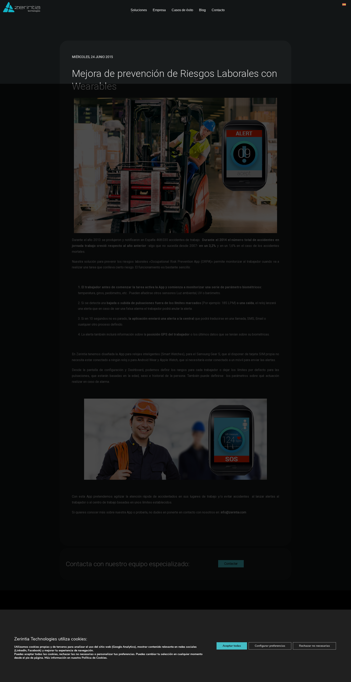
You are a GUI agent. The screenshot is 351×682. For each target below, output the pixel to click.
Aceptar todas (232, 646)
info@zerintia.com (233, 512)
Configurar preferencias (270, 646)
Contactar (231, 564)
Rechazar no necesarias (314, 646)
